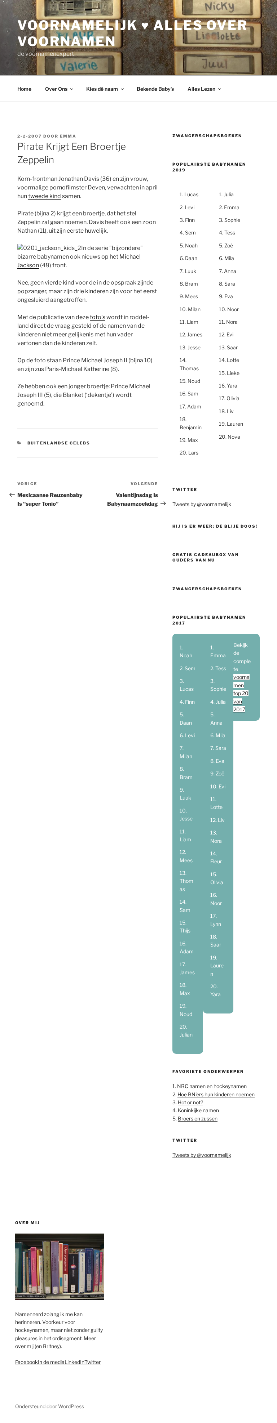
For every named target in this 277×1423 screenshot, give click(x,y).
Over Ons (56, 89)
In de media (51, 1362)
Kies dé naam (102, 89)
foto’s (97, 317)
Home (24, 89)
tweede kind (44, 196)
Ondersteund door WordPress (49, 1406)
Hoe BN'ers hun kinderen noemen (216, 1094)
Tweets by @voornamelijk (201, 504)
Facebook (26, 1362)
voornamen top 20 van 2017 (241, 693)
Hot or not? (190, 1102)
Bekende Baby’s (155, 89)
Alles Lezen (201, 89)
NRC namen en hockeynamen (212, 1086)
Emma (68, 136)
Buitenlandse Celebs (59, 443)
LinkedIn (74, 1362)
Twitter (92, 1362)
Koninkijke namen (198, 1110)
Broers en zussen (197, 1118)
